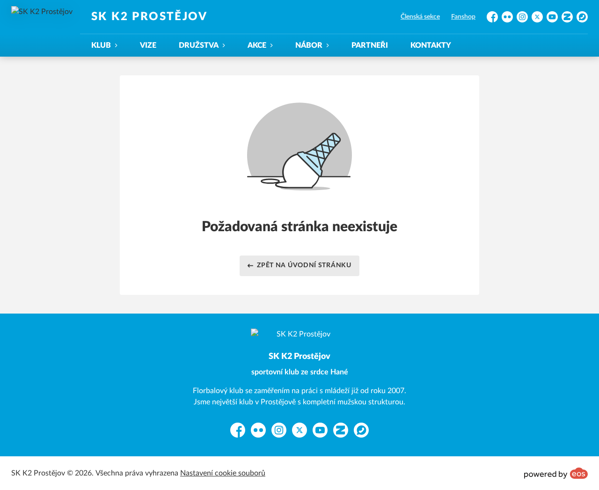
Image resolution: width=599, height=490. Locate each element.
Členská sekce (420, 17)
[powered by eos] (556, 473)
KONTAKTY (430, 45)
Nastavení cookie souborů (222, 473)
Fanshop (463, 17)
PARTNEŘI (369, 45)
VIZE (148, 45)
